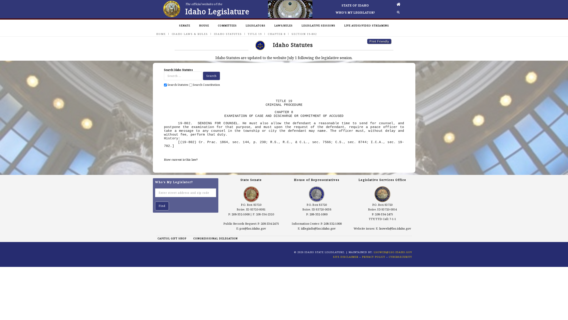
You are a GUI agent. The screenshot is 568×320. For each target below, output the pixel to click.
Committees (227, 25)
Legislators (255, 25)
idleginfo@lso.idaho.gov (318, 228)
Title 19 (255, 34)
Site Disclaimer (345, 256)
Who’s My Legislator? (355, 12)
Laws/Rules (283, 25)
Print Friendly (379, 41)
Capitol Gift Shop (172, 238)
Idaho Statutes (228, 34)
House (204, 25)
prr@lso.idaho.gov (252, 228)
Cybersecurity (400, 256)
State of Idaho (355, 5)
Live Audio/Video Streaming (366, 25)
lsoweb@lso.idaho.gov (395, 228)
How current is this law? (181, 160)
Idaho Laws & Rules (190, 34)
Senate (184, 25)
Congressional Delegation (215, 238)
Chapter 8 (277, 34)
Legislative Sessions (318, 25)
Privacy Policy (373, 256)
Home (161, 34)
